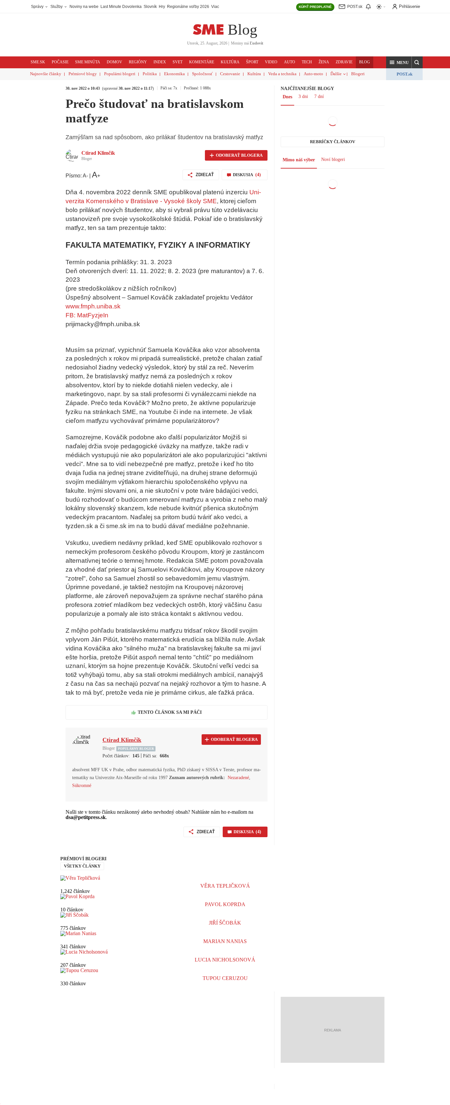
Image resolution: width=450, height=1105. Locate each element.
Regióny (138, 62)
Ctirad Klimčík (98, 153)
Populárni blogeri (119, 73)
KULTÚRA (230, 62)
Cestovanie (230, 73)
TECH (307, 62)
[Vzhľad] (381, 7)
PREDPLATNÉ (315, 7)
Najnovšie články (45, 73)
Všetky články (82, 866)
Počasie (60, 62)
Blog (242, 29)
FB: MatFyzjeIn (87, 315)
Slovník (150, 6)
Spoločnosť (202, 73)
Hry (162, 6)
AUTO (289, 62)
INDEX (160, 62)
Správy (37, 6)
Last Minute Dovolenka (121, 6)
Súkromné (81, 785)
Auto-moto (313, 73)
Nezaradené (238, 777)
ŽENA (324, 62)
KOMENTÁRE (201, 62)
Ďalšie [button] (336, 73)
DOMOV (114, 62)
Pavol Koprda (225, 904)
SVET (178, 62)
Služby (57, 6)
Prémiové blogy (83, 73)
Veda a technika (282, 73)
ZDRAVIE (344, 62)
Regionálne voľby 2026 (188, 6)
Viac (215, 6)
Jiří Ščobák (225, 923)
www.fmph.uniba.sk (93, 306)
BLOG (364, 62)
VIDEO (271, 62)
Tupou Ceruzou (225, 978)
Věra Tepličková (225, 886)
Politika (150, 73)
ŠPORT (252, 62)
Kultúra (254, 73)
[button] (399, 62)
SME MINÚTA (87, 62)
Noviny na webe (84, 6)
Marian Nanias (225, 941)
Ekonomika (174, 73)
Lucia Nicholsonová (225, 960)
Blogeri (358, 73)
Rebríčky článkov (332, 141)
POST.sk (404, 74)
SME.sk (38, 62)
